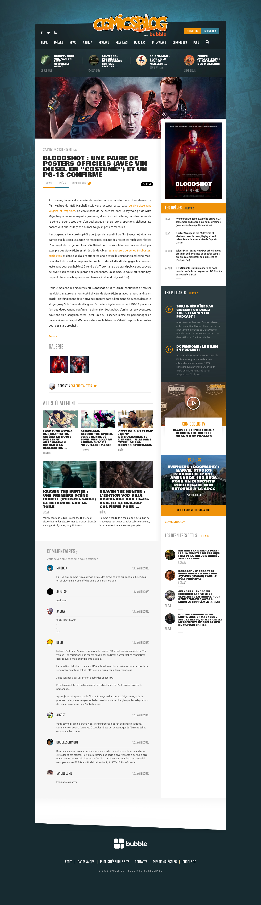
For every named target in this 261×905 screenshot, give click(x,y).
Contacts (141, 862)
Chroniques (180, 42)
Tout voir (189, 208)
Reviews (104, 42)
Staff (68, 862)
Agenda (87, 42)
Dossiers (140, 42)
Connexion (192, 31)
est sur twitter (82, 386)
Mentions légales (165, 862)
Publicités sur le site (114, 862)
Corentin (64, 386)
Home (44, 42)
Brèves (58, 42)
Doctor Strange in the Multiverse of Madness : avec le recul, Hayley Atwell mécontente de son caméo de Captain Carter (191, 237)
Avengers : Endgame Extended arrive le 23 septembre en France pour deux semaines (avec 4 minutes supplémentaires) (193, 221)
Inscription (210, 31)
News (73, 42)
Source (53, 336)
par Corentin (79, 183)
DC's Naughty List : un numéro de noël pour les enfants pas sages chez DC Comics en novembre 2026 (193, 271)
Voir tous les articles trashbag (193, 510)
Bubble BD (189, 862)
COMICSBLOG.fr (175, 521)
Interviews (159, 42)
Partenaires (86, 862)
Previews (122, 42)
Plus (196, 42)
